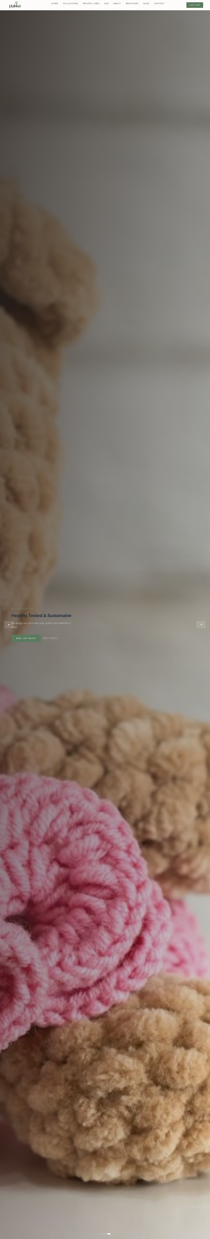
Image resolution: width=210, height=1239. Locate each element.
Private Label (91, 3)
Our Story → (11, 638)
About (117, 3)
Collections (70, 3)
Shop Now (195, 5)
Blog (146, 3)
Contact (159, 3)
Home (54, 3)
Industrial (132, 3)
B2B (106, 3)
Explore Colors (195, 638)
